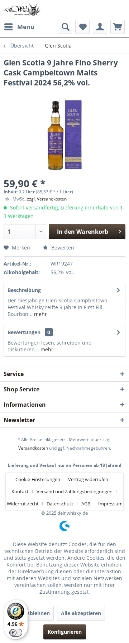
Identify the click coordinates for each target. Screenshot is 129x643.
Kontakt (20, 491)
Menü (25, 27)
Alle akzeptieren (81, 613)
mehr (40, 314)
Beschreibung (24, 290)
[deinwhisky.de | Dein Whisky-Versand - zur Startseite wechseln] (22, 10)
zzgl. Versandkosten (47, 199)
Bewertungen (24, 332)
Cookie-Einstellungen (37, 479)
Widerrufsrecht (23, 503)
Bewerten (62, 247)
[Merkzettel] (82, 27)
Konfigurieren (65, 631)
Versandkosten (33, 448)
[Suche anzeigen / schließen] (65, 27)
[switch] (15, 633)
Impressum (110, 503)
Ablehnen (38, 613)
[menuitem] (19, 27)
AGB (85, 503)
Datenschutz (60, 503)
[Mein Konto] (100, 27)
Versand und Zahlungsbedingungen (75, 491)
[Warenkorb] (117, 27)
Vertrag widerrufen (88, 479)
